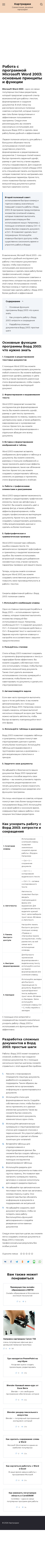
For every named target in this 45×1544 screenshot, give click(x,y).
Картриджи (22, 4)
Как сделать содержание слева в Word (22, 1440)
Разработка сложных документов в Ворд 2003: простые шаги (22, 327)
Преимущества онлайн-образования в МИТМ (22, 1288)
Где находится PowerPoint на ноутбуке (22, 1359)
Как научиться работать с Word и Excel (22, 1467)
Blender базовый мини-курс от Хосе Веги (22, 1386)
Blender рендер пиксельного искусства (22, 1413)
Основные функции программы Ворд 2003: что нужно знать (22, 310)
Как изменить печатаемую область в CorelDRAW (22, 1494)
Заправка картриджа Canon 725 (19, 1339)
